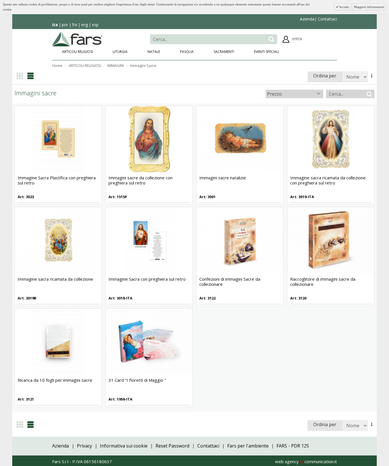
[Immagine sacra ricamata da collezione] (58, 240)
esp (95, 24)
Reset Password (172, 446)
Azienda (307, 19)
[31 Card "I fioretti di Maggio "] (149, 341)
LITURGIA (120, 51)
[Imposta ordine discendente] (371, 75)
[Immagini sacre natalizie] (239, 139)
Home (57, 65)
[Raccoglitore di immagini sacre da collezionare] (330, 240)
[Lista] (30, 76)
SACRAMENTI (224, 51)
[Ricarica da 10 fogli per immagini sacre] (58, 341)
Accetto (344, 7)
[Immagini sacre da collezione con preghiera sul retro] (149, 139)
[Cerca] (271, 39)
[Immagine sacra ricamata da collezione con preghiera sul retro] (330, 139)
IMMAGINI (115, 65)
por (65, 24)
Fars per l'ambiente (248, 446)
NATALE (154, 51)
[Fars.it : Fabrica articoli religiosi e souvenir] (77, 39)
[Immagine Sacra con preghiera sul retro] (149, 240)
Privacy (84, 446)
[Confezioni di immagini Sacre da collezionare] (239, 240)
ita (55, 24)
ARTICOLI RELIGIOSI (77, 51)
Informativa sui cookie (124, 446)
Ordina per (324, 76)
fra (74, 24)
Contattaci (327, 19)
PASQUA (187, 51)
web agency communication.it (306, 461)
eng (84, 24)
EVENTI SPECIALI (266, 51)
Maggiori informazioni (369, 7)
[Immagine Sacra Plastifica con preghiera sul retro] (58, 139)
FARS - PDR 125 (293, 446)
